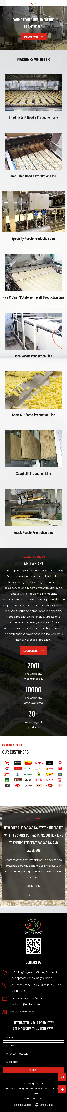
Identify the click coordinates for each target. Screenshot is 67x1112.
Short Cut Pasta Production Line (33, 414)
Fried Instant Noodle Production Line (33, 117)
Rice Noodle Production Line (33, 355)
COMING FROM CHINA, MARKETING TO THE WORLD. (34, 23)
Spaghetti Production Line (33, 473)
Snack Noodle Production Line (33, 532)
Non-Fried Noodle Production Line (33, 176)
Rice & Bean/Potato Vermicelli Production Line (33, 297)
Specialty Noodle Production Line (33, 238)
